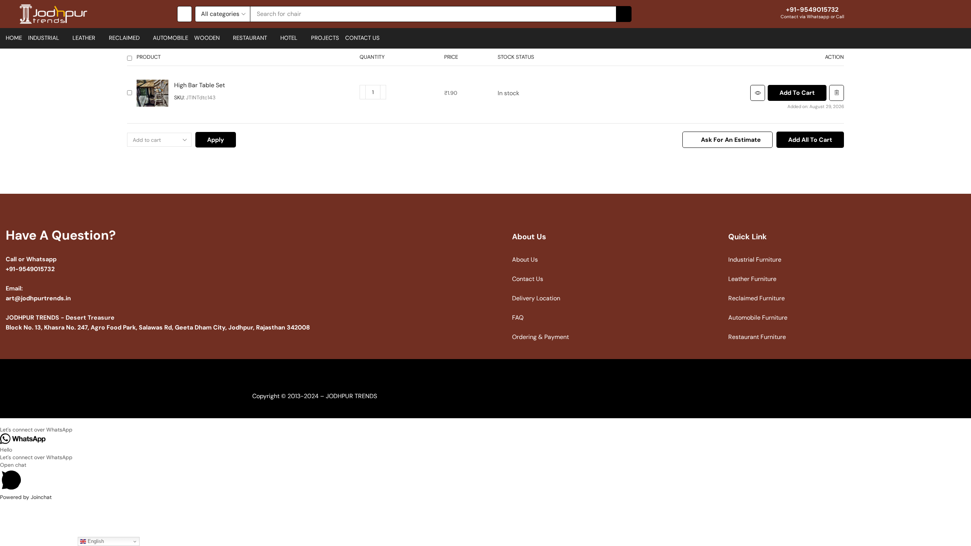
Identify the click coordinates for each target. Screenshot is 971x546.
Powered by (26, 497)
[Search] (623, 14)
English (95, 541)
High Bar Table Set (199, 85)
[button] (184, 14)
